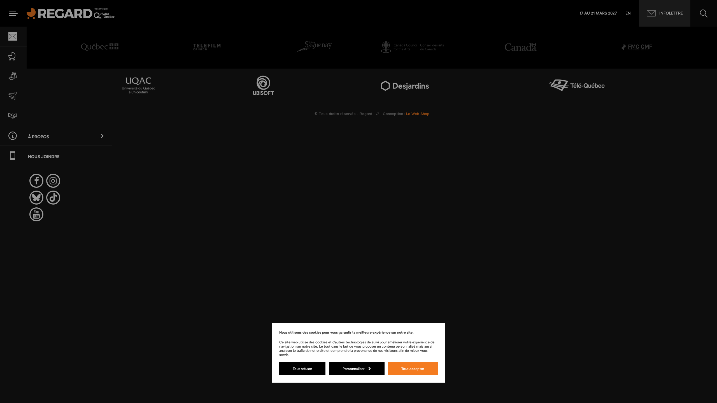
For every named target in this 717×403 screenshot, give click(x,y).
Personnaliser (354, 368)
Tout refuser (302, 368)
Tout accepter (412, 368)
